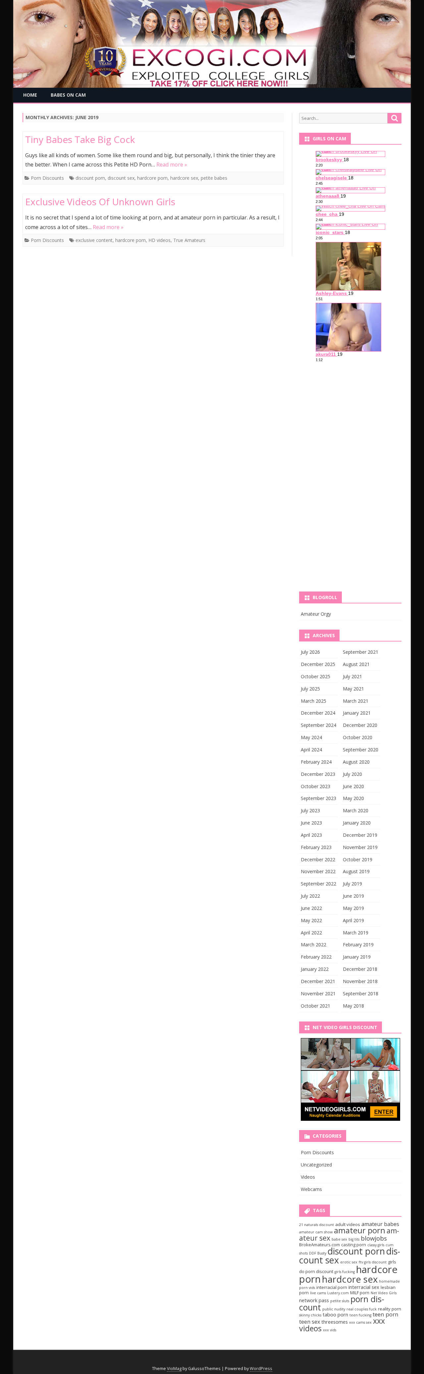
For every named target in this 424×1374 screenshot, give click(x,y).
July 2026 (310, 652)
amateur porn (359, 1230)
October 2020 (357, 737)
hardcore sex (184, 178)
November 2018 (360, 981)
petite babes (214, 178)
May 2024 (311, 737)
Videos (308, 1177)
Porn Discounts (47, 178)
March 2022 (313, 944)
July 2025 (310, 689)
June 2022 (311, 908)
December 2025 (318, 664)
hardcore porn (152, 178)
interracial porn (331, 1287)
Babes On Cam (68, 95)
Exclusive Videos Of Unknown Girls (100, 201)
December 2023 (318, 774)
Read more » (171, 164)
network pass (314, 1300)
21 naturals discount (316, 1224)
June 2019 (353, 896)
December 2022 (318, 859)
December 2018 (360, 969)
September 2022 (318, 883)
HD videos (159, 240)
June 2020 (353, 786)
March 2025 (313, 701)
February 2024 (316, 762)
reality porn (389, 1309)
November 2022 (318, 871)
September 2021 (360, 652)
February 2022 (316, 957)
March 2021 (355, 701)
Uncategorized (316, 1164)
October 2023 (315, 786)
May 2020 (353, 798)
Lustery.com (338, 1293)
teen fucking (360, 1315)
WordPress (261, 1368)
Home (30, 95)
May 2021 (353, 689)
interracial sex (363, 1287)
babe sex (339, 1239)
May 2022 (311, 920)
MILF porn (359, 1293)
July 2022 (310, 896)
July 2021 (352, 676)
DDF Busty (317, 1253)
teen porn (385, 1314)
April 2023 (311, 835)
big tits (353, 1239)
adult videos (347, 1224)
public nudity (333, 1309)
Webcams (311, 1189)
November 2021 (318, 993)
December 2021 (318, 981)
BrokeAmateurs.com (319, 1245)
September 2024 (318, 725)
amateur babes (380, 1224)
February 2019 (358, 944)
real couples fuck (361, 1309)
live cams (318, 1293)
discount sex (121, 178)
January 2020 (357, 823)
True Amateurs (189, 240)
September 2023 (318, 798)
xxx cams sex (360, 1322)
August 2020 (356, 762)
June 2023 (311, 823)
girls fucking (345, 1271)
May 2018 (353, 1006)
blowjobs (374, 1238)
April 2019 (353, 920)
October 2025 (315, 676)
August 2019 (356, 871)
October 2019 (357, 859)
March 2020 (355, 810)
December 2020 (360, 725)
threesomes (334, 1321)
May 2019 (353, 908)
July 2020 (352, 774)
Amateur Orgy (316, 614)
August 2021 (356, 664)
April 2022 (311, 932)
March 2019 (355, 932)
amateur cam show (316, 1232)
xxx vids (329, 1330)
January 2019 (357, 957)
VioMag (174, 1368)
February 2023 (316, 847)
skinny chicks (310, 1315)
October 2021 (315, 1006)
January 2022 (315, 969)
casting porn (353, 1245)
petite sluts (339, 1301)
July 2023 (310, 810)
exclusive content (94, 240)
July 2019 (352, 883)
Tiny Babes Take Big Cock (80, 139)
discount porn (90, 178)
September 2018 (360, 993)
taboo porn (335, 1314)
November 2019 (360, 847)
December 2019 (360, 835)
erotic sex (348, 1262)
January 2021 (357, 713)
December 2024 (318, 713)
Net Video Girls (384, 1293)
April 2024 (311, 749)
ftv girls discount (373, 1262)
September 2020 (360, 749)
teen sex (309, 1321)
